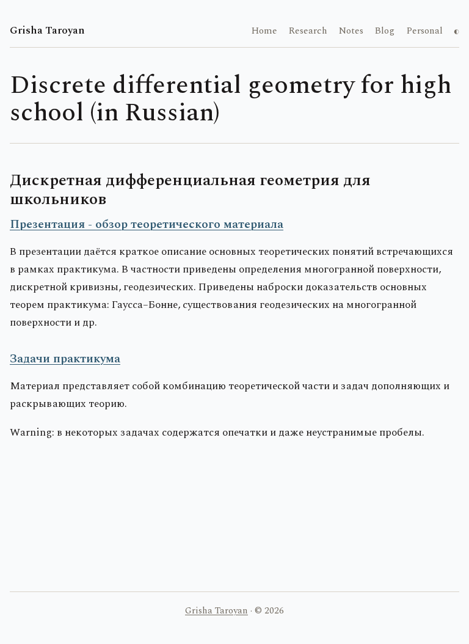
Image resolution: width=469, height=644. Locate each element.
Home (264, 30)
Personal (424, 30)
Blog (384, 30)
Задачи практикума (65, 358)
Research (307, 30)
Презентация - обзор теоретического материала (146, 224)
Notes (351, 30)
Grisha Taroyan (47, 30)
